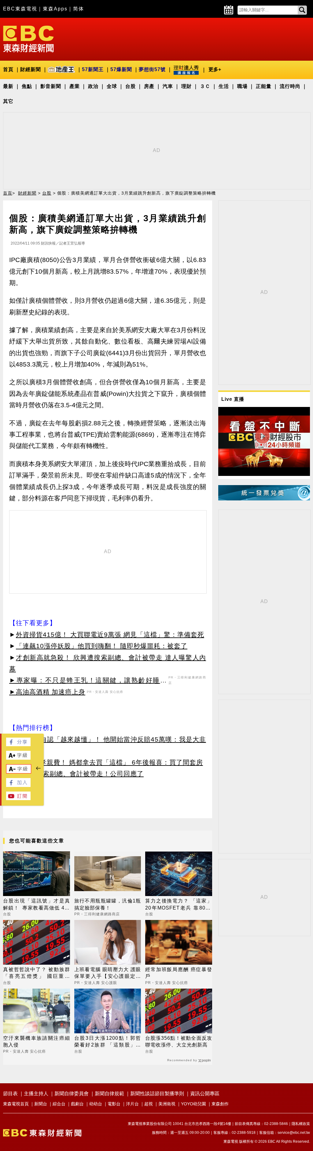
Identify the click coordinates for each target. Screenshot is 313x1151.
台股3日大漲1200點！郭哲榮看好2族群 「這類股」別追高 (107, 1042)
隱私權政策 (301, 1124)
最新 (8, 86)
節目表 (10, 1093)
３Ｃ (205, 86)
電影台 (114, 1103)
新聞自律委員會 (71, 1093)
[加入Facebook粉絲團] (18, 785)
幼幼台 (95, 1103)
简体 (78, 8)
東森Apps (55, 8)
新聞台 (40, 1103)
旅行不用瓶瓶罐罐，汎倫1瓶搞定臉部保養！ (107, 904)
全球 (112, 86)
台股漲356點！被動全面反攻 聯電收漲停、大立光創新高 (178, 1041)
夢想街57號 (152, 69)
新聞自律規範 (109, 1093)
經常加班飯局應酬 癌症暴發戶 (178, 973)
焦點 (27, 86)
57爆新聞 (121, 69)
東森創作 (220, 1103)
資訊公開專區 (204, 1093)
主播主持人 (36, 1093)
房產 (149, 86)
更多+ (214, 69)
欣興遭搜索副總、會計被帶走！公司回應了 (80, 773)
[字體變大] (18, 758)
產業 (74, 86)
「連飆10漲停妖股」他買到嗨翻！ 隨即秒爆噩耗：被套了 (101, 645)
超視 (148, 1103)
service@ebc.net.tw (294, 1132)
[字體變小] (18, 771)
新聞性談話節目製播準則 (157, 1093)
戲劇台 (77, 1103)
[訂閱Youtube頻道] (18, 798)
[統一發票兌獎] (264, 498)
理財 (186, 86)
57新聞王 (93, 69)
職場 (242, 86)
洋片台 (132, 1103)
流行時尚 (290, 86)
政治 (93, 86)
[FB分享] (18, 744)
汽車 (168, 86)
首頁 (8, 69)
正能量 (263, 86)
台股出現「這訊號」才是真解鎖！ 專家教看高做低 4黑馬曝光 (36, 904)
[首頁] (28, 38)
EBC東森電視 (20, 8)
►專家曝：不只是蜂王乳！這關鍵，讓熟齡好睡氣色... (88, 681)
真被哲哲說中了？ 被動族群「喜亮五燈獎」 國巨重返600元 (36, 973)
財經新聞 (30, 69)
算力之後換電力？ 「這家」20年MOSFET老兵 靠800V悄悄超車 (178, 904)
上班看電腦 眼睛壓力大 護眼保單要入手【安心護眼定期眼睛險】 (107, 973)
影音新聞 (50, 86)
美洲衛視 (166, 1103)
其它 (8, 101)
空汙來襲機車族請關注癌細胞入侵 (36, 1041)
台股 (130, 86)
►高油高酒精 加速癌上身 (47, 691)
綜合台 (59, 1103)
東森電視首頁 (16, 1103)
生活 (224, 86)
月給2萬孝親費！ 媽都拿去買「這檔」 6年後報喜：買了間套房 (109, 762)
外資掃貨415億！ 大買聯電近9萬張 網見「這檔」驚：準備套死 (110, 634)
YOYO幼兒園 (193, 1103)
